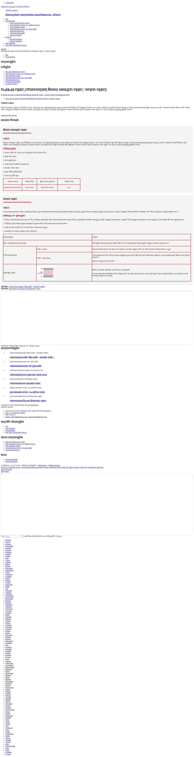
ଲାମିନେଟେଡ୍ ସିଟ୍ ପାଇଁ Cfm (59, 467)
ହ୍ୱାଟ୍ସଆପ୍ (5, 471)
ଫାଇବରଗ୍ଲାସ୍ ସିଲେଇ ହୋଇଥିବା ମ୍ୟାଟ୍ (35, 467)
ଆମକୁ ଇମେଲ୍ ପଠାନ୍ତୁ (9, 115)
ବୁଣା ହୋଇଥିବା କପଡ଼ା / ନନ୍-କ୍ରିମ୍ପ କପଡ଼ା (25, 25)
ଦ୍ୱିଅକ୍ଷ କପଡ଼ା (14, 467)
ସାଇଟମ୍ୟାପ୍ (42, 465)
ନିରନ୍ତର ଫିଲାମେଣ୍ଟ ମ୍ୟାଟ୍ (20, 23)
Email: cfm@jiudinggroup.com (16, 417)
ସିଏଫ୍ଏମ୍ (4, 467)
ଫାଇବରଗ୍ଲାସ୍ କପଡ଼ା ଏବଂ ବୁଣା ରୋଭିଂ (23, 29)
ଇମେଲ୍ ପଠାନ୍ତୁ (6, 469)
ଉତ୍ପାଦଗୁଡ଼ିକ (10, 21)
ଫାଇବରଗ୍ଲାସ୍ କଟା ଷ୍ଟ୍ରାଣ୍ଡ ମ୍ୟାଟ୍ (25, 383)
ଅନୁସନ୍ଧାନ (34, 405)
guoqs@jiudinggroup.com (37, 417)
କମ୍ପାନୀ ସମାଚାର (16, 39)
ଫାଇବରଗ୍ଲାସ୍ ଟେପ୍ (17, 31)
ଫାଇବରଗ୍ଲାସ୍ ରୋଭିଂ (17, 33)
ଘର (6, 19)
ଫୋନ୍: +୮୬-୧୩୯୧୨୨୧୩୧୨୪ (15, 413)
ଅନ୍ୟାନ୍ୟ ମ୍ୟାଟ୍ (16, 35)
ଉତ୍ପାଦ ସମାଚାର (16, 41)
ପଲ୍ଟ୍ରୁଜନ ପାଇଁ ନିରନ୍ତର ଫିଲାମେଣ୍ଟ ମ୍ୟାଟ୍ (24, 289)
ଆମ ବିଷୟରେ (10, 43)
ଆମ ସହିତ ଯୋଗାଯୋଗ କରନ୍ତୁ (16, 45)
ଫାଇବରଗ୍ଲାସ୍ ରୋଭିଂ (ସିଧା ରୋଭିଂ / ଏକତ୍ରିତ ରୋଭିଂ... (32, 357)
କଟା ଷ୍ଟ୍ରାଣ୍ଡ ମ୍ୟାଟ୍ (17, 27)
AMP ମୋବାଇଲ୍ (54, 465)
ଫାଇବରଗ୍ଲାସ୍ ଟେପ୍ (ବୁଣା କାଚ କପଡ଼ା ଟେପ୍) (28, 374)
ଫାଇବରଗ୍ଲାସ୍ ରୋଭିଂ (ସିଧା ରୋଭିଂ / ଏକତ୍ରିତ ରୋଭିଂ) (27, 287)
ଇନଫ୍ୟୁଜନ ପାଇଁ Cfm (95, 467)
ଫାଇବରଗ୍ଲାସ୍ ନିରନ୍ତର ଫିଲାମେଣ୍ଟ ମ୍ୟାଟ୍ (28, 400)
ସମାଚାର (8, 37)
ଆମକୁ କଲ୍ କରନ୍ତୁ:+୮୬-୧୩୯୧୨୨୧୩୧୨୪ (15, 7)
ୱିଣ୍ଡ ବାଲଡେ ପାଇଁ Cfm (78, 467)
